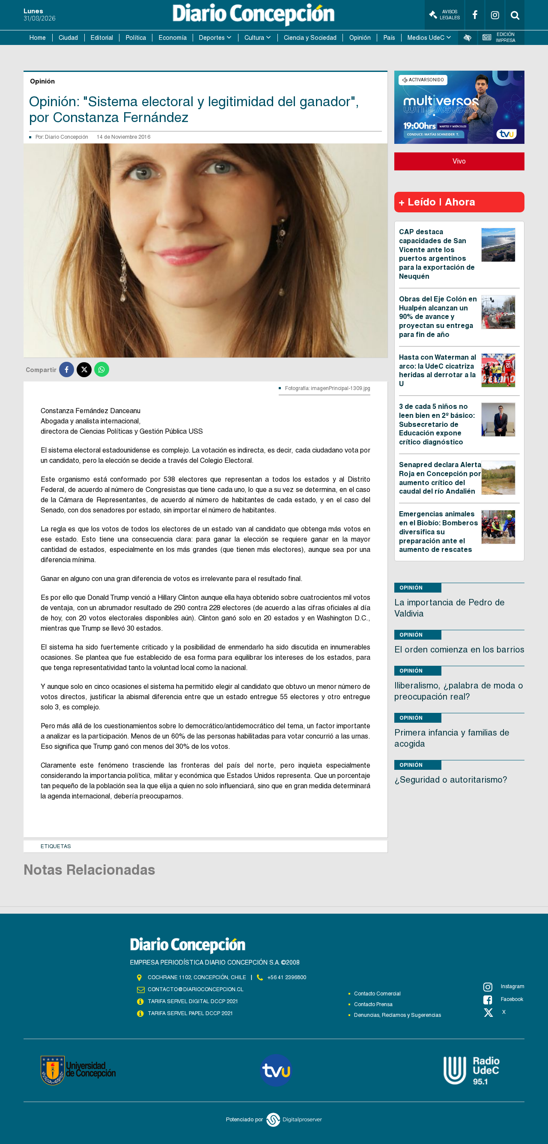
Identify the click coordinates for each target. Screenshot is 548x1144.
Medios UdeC (426, 37)
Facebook (512, 999)
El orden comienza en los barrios (459, 649)
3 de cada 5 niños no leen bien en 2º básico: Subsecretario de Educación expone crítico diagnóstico (437, 424)
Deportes (212, 37)
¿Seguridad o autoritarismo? (450, 780)
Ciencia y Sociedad (310, 37)
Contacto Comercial (377, 994)
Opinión (360, 37)
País (389, 37)
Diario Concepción (66, 137)
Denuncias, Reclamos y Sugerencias (397, 1015)
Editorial (102, 37)
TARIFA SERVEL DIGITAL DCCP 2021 (193, 1001)
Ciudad (68, 37)
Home (38, 37)
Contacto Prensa (373, 1004)
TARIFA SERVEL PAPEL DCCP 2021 (190, 1013)
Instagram (512, 986)
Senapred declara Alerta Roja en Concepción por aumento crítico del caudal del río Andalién (440, 478)
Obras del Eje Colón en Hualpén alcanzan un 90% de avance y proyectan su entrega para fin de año (438, 317)
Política (136, 37)
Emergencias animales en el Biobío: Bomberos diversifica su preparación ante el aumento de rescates (438, 532)
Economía (173, 37)
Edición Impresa (505, 37)
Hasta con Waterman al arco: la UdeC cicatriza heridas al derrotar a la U (437, 370)
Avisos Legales (450, 14)
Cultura (254, 37)
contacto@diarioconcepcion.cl (196, 989)
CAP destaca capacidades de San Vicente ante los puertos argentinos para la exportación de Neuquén (437, 254)
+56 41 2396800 (287, 977)
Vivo (459, 161)
